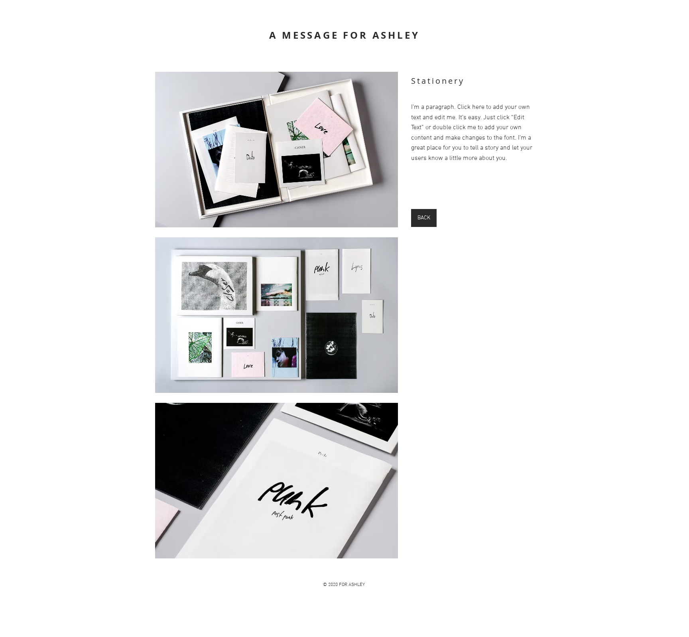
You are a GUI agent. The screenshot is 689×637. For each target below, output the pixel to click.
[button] (276, 149)
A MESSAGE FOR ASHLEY (344, 35)
